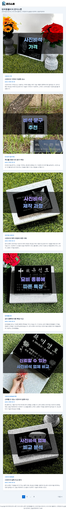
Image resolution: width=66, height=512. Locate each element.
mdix (41, 508)
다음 (60, 496)
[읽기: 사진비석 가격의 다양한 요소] (33, 43)
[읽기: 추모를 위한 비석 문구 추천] (33, 124)
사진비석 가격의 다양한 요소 (15, 79)
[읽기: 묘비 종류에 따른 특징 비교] (33, 283)
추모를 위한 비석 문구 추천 (14, 160)
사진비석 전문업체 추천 (10, 396)
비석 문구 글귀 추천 (10, 156)
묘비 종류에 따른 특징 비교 (14, 319)
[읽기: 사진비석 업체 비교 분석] (33, 444)
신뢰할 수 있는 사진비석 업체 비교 (17, 399)
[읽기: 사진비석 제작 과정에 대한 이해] (33, 202)
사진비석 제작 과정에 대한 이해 (16, 238)
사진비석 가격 (8, 76)
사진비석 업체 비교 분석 (13, 480)
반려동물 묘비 (8, 315)
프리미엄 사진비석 (9, 235)
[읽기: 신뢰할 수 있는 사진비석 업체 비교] (33, 363)
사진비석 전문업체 (9, 477)
